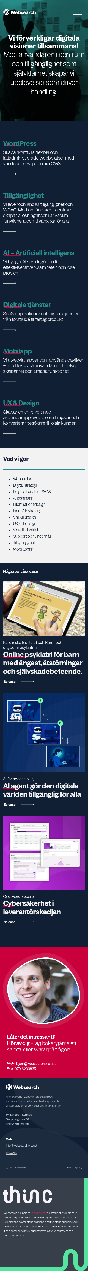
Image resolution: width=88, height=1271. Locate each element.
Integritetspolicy (74, 1167)
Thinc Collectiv (38, 1213)
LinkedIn (11, 1153)
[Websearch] (19, 12)
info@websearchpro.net (21, 1145)
